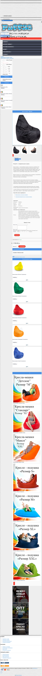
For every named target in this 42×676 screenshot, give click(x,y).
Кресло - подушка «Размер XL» (6, 71)
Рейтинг (14, 231)
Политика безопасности (7, 641)
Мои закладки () (6, 656)
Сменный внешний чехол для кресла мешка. (23, 196)
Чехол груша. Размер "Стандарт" (7, 100)
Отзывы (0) (17, 160)
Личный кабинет (6, 654)
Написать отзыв (20, 252)
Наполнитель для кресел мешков (21, 194)
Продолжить (17, 235)
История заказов (6, 655)
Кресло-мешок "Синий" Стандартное (19, 360)
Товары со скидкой (6, 646)
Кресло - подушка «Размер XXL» (6, 73)
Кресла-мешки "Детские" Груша (7, 60)
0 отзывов (15, 252)
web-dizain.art (35, 668)
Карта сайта (5, 648)
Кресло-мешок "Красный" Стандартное (19, 317)
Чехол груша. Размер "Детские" (6, 93)
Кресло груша (22, 256)
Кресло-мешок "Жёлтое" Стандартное (19, 274)
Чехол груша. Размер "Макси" (6, 106)
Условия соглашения (6, 642)
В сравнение (21, 249)
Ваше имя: (15, 224)
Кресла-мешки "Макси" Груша (7, 65)
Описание (16, 157)
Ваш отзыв (15, 229)
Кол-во (14, 246)
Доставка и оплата (6, 640)
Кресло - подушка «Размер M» (6, 69)
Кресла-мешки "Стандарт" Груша (6, 63)
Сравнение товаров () (7, 657)
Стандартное (17, 256)
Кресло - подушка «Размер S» (6, 67)
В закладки (15, 249)
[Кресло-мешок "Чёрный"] (16, 154)
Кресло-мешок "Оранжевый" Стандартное (20, 339)
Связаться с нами (6, 638)
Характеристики (18, 159)
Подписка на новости (7, 650)
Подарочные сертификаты (7, 647)
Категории (27, 373)
